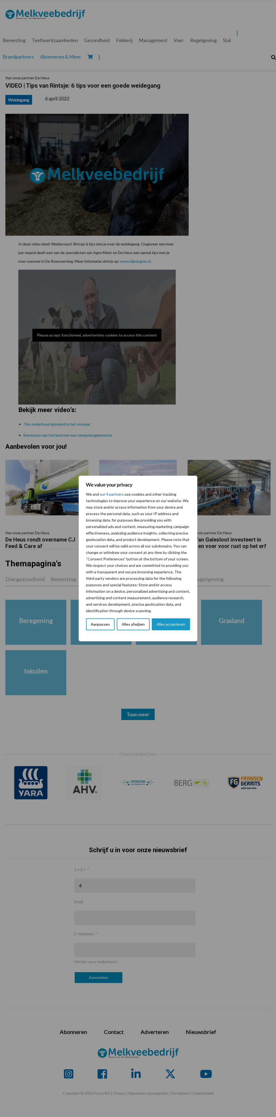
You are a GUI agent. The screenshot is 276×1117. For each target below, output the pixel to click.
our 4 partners (112, 494)
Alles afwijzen (133, 624)
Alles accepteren (171, 624)
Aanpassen (100, 624)
